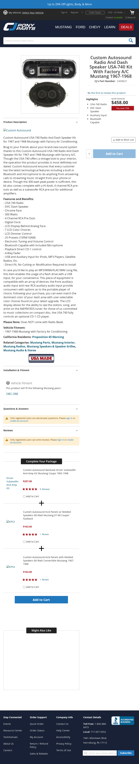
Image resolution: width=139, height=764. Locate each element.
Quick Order (37, 723)
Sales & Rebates (39, 753)
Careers (7, 750)
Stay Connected (12, 717)
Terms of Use (63, 750)
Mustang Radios (14, 346)
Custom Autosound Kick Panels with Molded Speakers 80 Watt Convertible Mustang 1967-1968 (48, 561)
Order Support (38, 717)
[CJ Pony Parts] (11, 26)
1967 (9, 393)
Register (74, 12)
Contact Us (62, 723)
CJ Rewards (130, 17)
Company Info (64, 717)
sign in (69, 418)
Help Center (63, 730)
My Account (36, 737)
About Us (8, 743)
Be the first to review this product (107, 93)
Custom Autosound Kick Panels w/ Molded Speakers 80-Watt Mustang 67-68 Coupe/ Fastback (47, 515)
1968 (15, 393)
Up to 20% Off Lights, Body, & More (69, 4)
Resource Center (12, 730)
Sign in (60, 439)
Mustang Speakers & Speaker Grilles (51, 346)
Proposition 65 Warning (48, 337)
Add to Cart (41, 600)
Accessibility (63, 737)
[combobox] (69, 40)
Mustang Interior (63, 342)
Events (7, 723)
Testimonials (10, 737)
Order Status (95, 12)
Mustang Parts (40, 342)
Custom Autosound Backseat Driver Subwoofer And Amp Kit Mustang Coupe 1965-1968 (49, 471)
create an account (19, 420)
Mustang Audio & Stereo (19, 350)
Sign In (64, 12)
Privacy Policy (63, 743)
